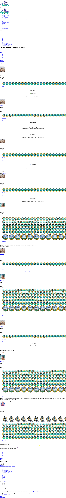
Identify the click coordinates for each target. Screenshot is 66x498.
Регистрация (2, 32)
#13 (2, 160)
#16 (2, 269)
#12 (2, 120)
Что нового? (4, 18)
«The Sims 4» (4, 20)
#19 (2, 396)
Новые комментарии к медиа (18, 19)
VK (2, 24)
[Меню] (0, 7)
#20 (2, 442)
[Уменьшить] (3, 463)
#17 (2, 315)
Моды (3, 21)
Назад (1, 52)
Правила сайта (4, 474)
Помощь (3, 476)
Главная (3, 477)
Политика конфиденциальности (7, 475)
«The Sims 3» (9, 20)
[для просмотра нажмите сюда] (29, 127)
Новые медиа (11, 19)
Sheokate (5, 481)
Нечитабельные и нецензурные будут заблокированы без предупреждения (38, 491)
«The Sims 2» (13, 20)
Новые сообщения (5, 17)
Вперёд (1, 60)
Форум (3, 16)
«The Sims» (17, 20)
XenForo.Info (8, 480)
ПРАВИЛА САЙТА (5, 15)
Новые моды (25, 19)
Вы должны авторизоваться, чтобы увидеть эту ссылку (33, 271)
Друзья (3, 23)
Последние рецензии (5, 22)
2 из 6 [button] (5, 61)
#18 (2, 341)
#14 (2, 195)
